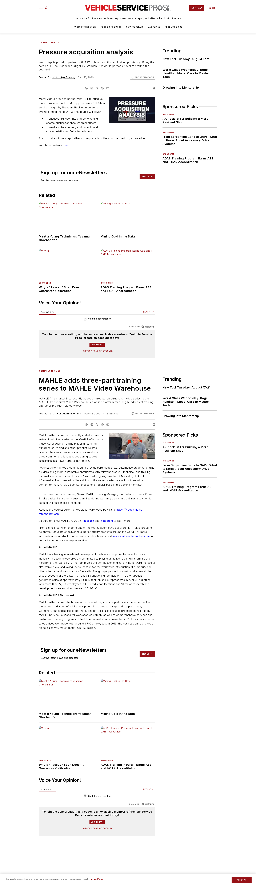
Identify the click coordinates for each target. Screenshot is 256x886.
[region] (97, 319)
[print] (153, 88)
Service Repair (134, 27)
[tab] (47, 312)
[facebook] (86, 88)
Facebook (88, 520)
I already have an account (97, 350)
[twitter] (97, 88)
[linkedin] (91, 88)
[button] (41, 8)
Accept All (241, 880)
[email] (107, 88)
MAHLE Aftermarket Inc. (67, 413)
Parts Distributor (85, 27)
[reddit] (102, 88)
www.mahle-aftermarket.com (131, 536)
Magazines (154, 27)
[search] (46, 8)
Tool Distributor (110, 27)
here (66, 145)
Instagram (106, 520)
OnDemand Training (49, 43)
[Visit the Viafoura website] (147, 326)
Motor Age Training (63, 77)
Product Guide (173, 27)
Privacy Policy (96, 879)
